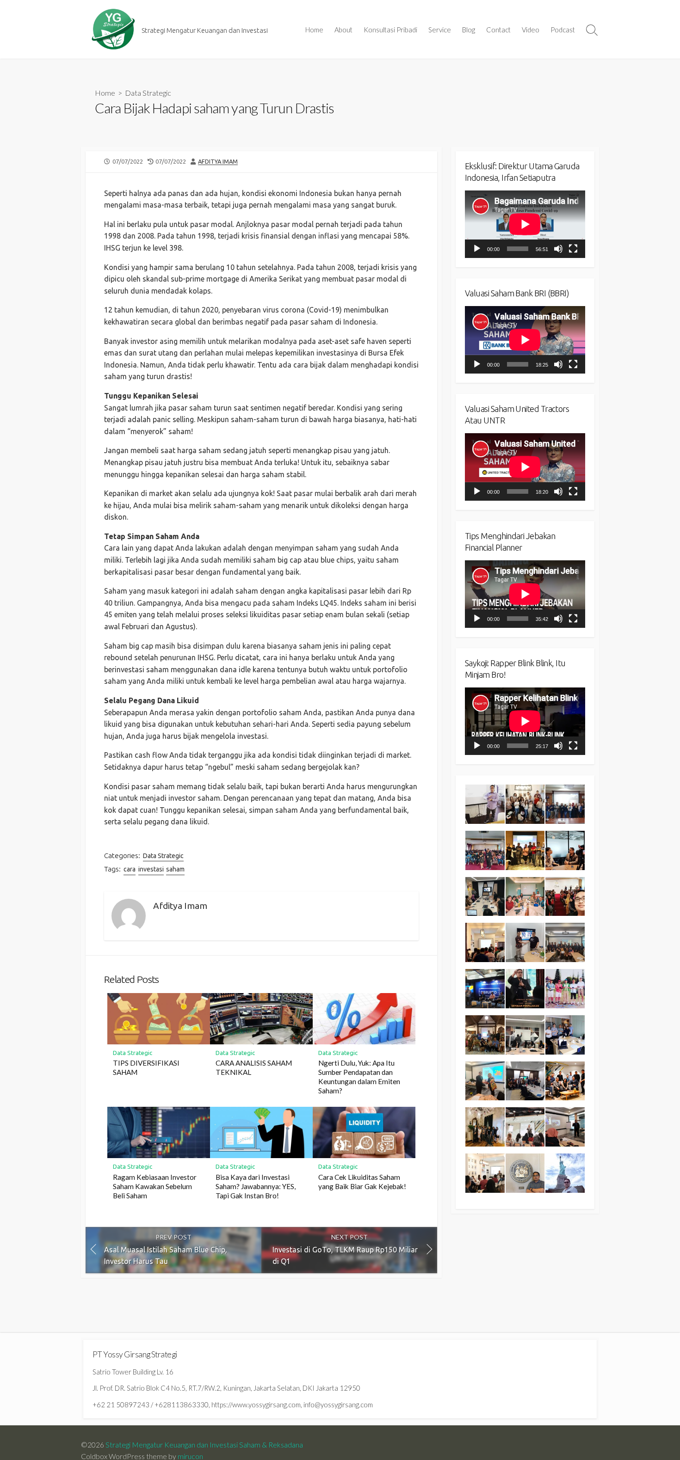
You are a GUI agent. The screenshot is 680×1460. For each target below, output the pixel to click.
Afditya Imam (218, 161)
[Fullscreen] (573, 248)
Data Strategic (148, 92)
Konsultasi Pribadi (390, 29)
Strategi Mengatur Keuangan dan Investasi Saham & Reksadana (204, 1445)
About (343, 29)
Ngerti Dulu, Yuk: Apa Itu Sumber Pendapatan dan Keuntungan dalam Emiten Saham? (359, 1077)
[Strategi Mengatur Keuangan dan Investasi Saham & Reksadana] (113, 29)
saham (175, 869)
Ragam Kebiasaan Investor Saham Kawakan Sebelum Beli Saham (155, 1186)
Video (530, 29)
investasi (151, 869)
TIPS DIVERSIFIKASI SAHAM (146, 1067)
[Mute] (558, 248)
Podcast (562, 29)
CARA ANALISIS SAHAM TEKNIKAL (254, 1067)
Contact (498, 29)
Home (314, 29)
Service (439, 29)
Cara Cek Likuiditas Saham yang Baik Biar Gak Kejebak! (362, 1181)
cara (130, 869)
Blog (468, 29)
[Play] (477, 248)
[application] (525, 224)
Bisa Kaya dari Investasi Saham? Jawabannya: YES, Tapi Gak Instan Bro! (256, 1186)
